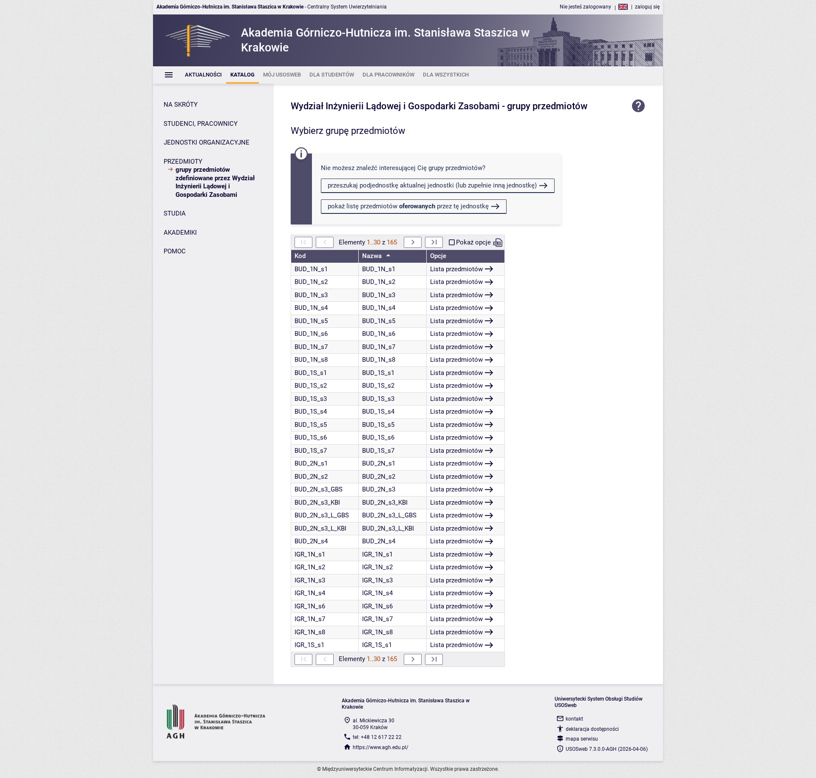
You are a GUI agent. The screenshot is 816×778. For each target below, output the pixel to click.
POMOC (175, 251)
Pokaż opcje (473, 242)
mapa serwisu (582, 739)
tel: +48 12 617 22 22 (377, 737)
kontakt (574, 719)
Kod (300, 256)
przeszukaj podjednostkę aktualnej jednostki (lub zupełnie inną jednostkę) (432, 185)
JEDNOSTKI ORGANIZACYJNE (206, 142)
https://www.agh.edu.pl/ (380, 747)
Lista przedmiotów (456, 269)
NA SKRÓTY (181, 104)
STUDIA (175, 213)
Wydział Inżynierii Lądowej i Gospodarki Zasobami (395, 106)
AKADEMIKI (180, 232)
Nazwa (372, 256)
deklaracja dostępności (592, 729)
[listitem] (203, 75)
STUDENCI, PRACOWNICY (201, 124)
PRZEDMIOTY (183, 161)
